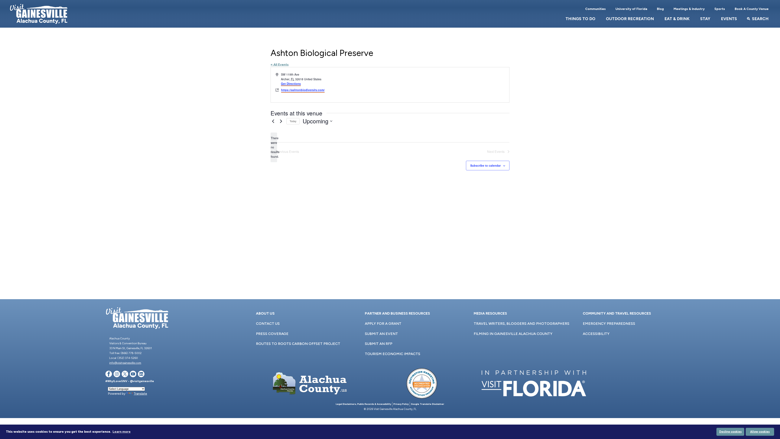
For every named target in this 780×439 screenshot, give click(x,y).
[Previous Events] (273, 121)
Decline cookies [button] (730, 432)
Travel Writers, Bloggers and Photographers (521, 323)
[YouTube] (133, 375)
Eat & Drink (677, 18)
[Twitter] (125, 375)
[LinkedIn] (141, 375)
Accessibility (596, 333)
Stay (705, 18)
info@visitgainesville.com (125, 362)
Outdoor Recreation (630, 18)
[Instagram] (117, 375)
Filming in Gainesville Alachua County (513, 333)
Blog (660, 9)
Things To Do (580, 18)
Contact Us (268, 323)
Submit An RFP (378, 343)
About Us (265, 313)
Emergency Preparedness (609, 323)
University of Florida (631, 9)
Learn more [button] (122, 432)
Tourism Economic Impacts (392, 354)
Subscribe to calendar (485, 165)
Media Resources (490, 313)
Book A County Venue (752, 9)
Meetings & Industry (689, 9)
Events (729, 18)
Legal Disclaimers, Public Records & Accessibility (363, 404)
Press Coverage (272, 333)
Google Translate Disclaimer (427, 404)
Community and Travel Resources (617, 313)
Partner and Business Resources (397, 313)
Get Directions (291, 83)
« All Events (280, 64)
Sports (719, 9)
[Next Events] (280, 121)
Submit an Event (381, 333)
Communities (595, 9)
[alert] (274, 147)
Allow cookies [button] (760, 432)
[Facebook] (108, 375)
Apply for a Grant (383, 323)
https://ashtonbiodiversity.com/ (303, 90)
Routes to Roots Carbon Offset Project (298, 343)
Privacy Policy (401, 404)
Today (293, 121)
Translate (140, 394)
